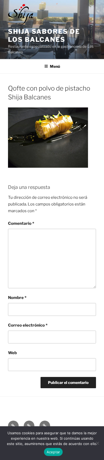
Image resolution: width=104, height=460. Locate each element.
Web (12, 352)
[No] (97, 443)
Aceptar (53, 452)
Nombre (17, 297)
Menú (55, 66)
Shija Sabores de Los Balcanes (44, 35)
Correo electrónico (27, 325)
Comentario (21, 223)
